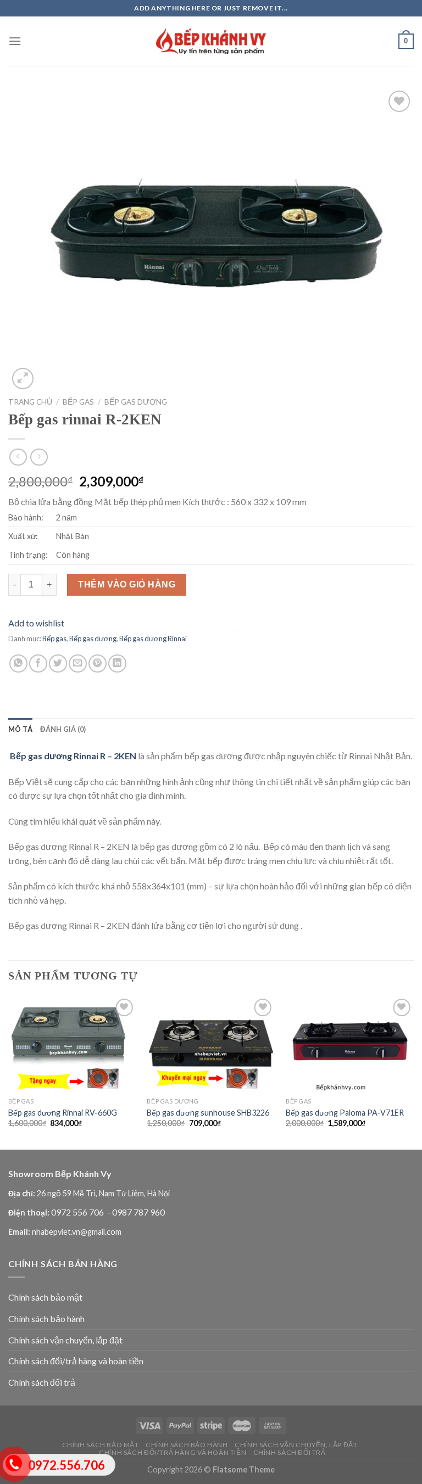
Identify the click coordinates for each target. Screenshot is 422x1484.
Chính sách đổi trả (41, 1382)
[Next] (413, 1071)
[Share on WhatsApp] (18, 663)
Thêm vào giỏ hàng (126, 584)
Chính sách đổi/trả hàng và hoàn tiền (75, 1361)
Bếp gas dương (135, 401)
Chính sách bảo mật (45, 1297)
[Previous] (9, 1071)
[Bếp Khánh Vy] (211, 41)
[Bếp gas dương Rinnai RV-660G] (72, 1044)
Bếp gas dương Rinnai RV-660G (62, 1112)
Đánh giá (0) (63, 729)
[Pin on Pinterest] (97, 663)
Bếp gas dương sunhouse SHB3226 (208, 1112)
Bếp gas (78, 401)
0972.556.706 (66, 1465)
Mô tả (20, 729)
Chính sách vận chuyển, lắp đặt (65, 1340)
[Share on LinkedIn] (117, 663)
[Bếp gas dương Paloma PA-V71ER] (350, 1044)
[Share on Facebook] (38, 663)
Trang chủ (30, 401)
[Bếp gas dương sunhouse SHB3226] (211, 1044)
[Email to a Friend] (78, 663)
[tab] (20, 729)
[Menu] (14, 40)
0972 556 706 (78, 1212)
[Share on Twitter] (58, 663)
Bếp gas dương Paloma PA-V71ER (345, 1112)
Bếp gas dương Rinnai (153, 638)
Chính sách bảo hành (46, 1318)
